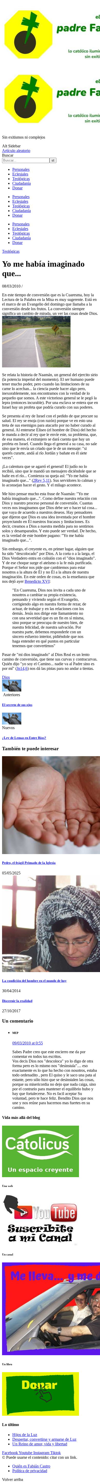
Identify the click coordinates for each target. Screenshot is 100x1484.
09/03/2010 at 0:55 (27, 1043)
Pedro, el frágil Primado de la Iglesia (29, 863)
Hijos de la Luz (24, 1434)
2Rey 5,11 (41, 480)
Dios (6, 677)
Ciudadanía (21, 183)
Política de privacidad (29, 1471)
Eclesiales (20, 174)
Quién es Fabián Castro (31, 1466)
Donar (17, 188)
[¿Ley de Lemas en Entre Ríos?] (11, 723)
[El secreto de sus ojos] (11, 690)
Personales (20, 169)
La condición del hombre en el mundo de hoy (34, 981)
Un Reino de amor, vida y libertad (39, 1444)
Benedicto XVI (37, 581)
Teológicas (21, 178)
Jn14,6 (22, 668)
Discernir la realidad (17, 1001)
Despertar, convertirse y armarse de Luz (44, 1439)
